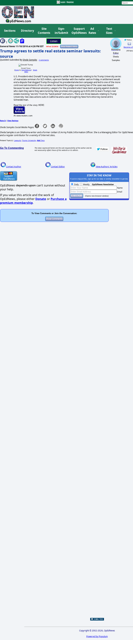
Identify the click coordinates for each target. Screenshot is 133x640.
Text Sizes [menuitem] (109, 31)
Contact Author (13, 166)
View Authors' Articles (106, 166)
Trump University (29, 140)
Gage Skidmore (26, 70)
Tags (41, 140)
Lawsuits (17, 140)
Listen (53, 41)
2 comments (44, 60)
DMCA (26, 72)
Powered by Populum (97, 636)
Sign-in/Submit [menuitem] (61, 31)
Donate (40, 199)
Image (17, 70)
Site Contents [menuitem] (44, 31)
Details (35, 70)
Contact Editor (58, 166)
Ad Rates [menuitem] (92, 31)
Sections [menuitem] (9, 31)
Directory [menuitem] (27, 31)
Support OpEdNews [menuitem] (78, 31)
